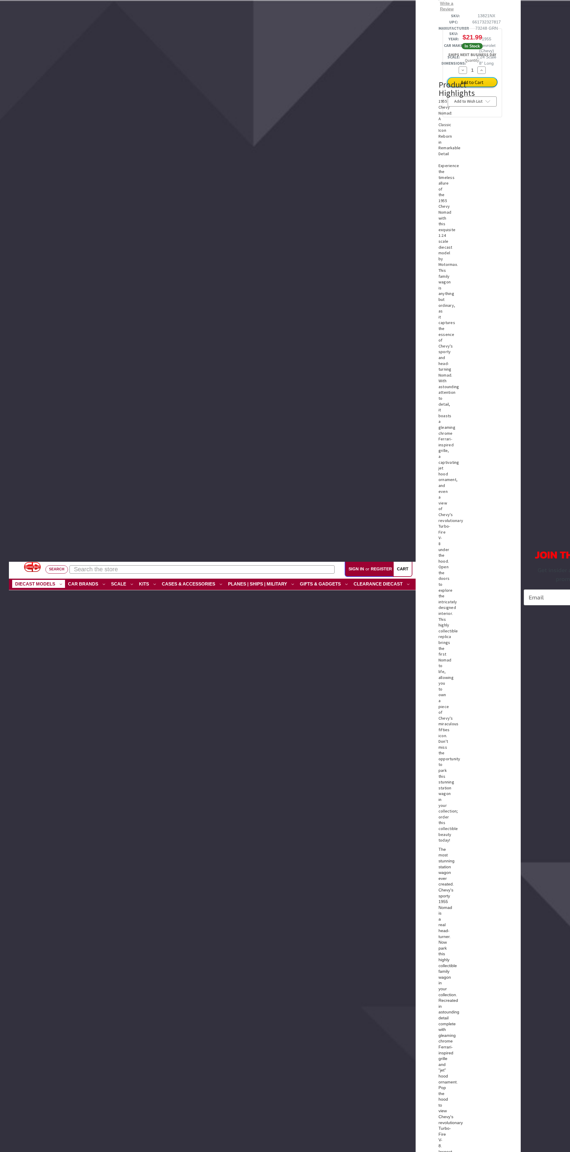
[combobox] (202, 569)
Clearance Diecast (379, 583)
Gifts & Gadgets (321, 583)
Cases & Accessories (189, 583)
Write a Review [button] (447, 6)
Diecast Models (35, 583)
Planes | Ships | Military (258, 583)
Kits (144, 583)
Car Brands (83, 583)
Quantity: (472, 60)
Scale (119, 583)
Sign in (356, 569)
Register (381, 569)
